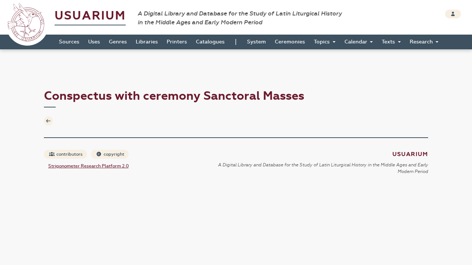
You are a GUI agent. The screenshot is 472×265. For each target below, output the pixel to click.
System (256, 42)
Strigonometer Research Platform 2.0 (88, 166)
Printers (177, 42)
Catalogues (210, 42)
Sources (69, 42)
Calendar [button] (356, 42)
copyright (113, 154)
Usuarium (90, 15)
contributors (69, 154)
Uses (94, 42)
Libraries (147, 42)
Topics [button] (322, 42)
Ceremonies (290, 42)
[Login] (453, 14)
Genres (118, 42)
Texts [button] (389, 42)
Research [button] (422, 42)
